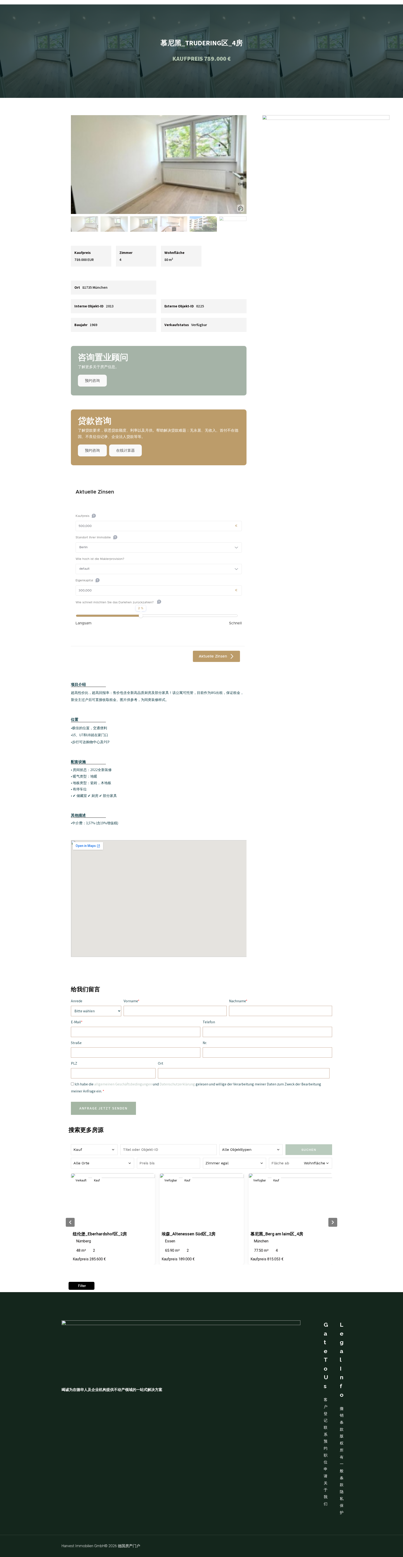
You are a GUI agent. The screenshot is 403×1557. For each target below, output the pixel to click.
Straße (76, 1042)
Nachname (237, 1001)
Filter (82, 1286)
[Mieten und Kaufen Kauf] (94, 1149)
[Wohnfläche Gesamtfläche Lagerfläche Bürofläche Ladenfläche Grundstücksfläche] (300, 1163)
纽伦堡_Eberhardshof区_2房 (100, 1233)
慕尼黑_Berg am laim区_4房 (276, 1233)
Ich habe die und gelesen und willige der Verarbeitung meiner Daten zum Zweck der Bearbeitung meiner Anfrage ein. (196, 1088)
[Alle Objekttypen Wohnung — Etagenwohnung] (251, 1149)
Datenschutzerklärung (177, 1084)
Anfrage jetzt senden (103, 1108)
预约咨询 (92, 380)
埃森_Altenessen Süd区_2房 (188, 1233)
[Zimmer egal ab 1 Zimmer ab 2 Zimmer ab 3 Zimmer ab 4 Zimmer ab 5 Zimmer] (234, 1163)
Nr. (205, 1042)
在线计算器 (125, 450)
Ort (160, 1063)
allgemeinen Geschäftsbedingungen (123, 1084)
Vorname (131, 1001)
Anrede (76, 1001)
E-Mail (76, 1022)
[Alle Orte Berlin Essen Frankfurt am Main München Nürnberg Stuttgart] (102, 1163)
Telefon (209, 1022)
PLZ (74, 1063)
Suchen (308, 1150)
